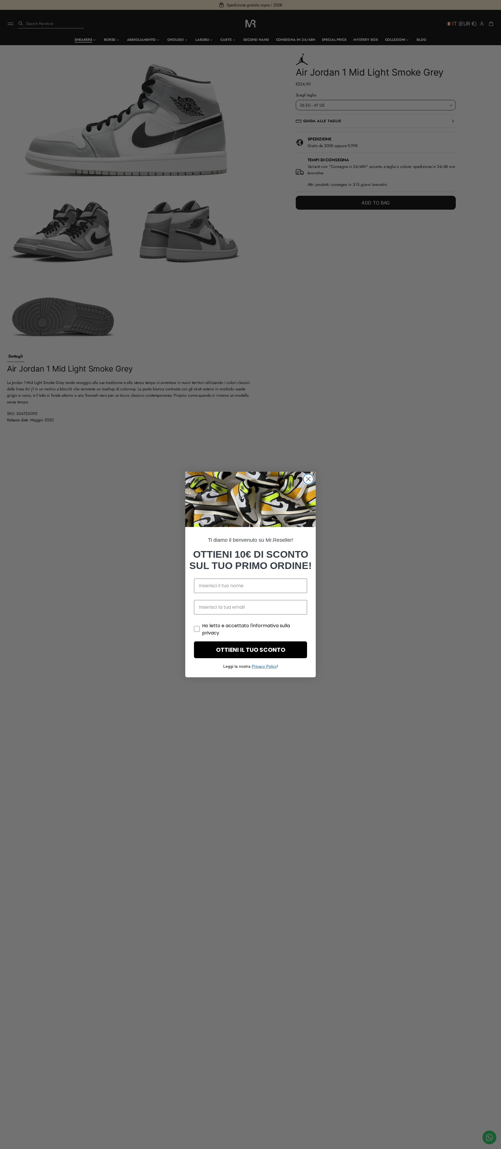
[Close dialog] (308, 479)
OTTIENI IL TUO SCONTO (250, 650)
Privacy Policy (264, 666)
